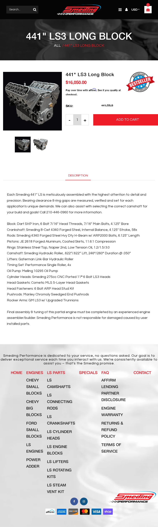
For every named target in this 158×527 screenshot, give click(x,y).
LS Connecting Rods (59, 401)
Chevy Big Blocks (34, 408)
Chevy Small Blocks (34, 386)
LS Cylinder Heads (59, 434)
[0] (148, 10)
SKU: (69, 106)
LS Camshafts (59, 383)
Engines (34, 372)
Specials (88, 372)
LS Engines (34, 447)
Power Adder (33, 462)
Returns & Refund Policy (112, 429)
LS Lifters (57, 461)
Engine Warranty (112, 411)
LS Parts (56, 372)
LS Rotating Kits (59, 473)
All (57, 45)
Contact (142, 372)
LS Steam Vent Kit (56, 488)
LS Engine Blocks (57, 449)
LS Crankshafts (61, 419)
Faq (105, 372)
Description (78, 175)
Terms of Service (111, 447)
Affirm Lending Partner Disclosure (113, 390)
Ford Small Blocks (34, 429)
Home (16, 372)
